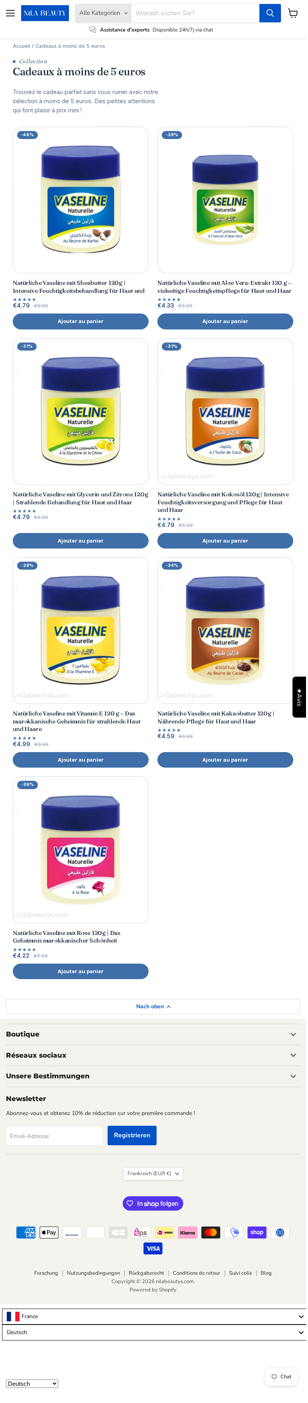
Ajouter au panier (81, 321)
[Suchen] (270, 13)
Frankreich (149, 1173)
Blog (266, 1273)
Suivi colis (240, 1273)
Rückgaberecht (146, 1273)
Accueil (21, 46)
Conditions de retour (196, 1273)
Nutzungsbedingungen (93, 1273)
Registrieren (132, 1135)
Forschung (46, 1273)
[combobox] (155, 1317)
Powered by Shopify (153, 1289)
